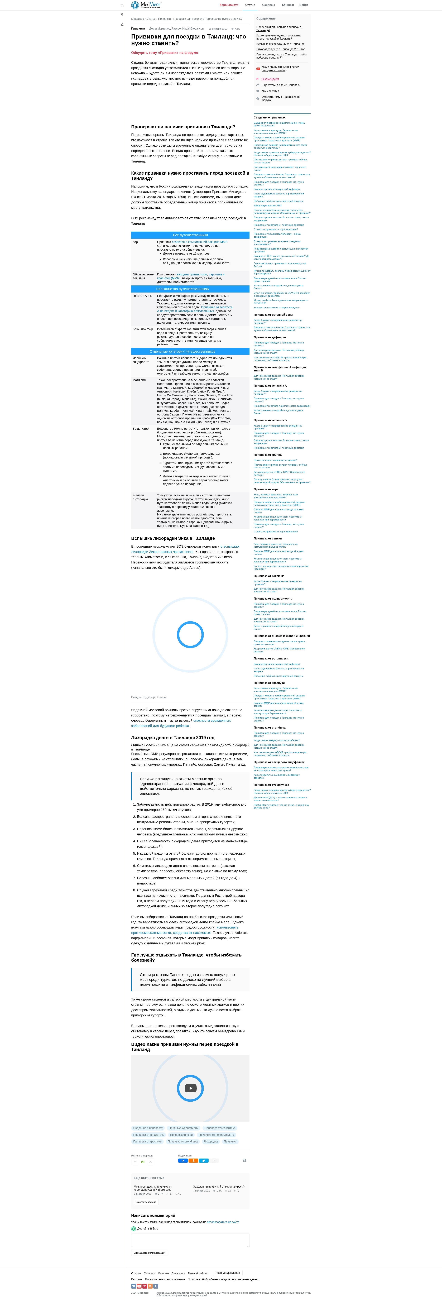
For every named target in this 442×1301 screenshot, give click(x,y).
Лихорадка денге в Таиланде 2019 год (280, 49)
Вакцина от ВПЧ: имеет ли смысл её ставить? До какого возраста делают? (281, 257)
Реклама (136, 1279)
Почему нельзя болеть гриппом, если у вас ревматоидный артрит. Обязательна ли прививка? (282, 211)
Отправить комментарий (149, 1252)
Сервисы (268, 4)
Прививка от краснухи (147, 1141)
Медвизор (137, 18)
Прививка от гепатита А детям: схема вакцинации (282, 405)
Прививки (164, 18)
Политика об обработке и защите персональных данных (224, 1279)
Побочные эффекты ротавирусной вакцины (278, 201)
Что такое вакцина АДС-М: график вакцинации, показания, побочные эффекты (280, 359)
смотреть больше (146, 1201)
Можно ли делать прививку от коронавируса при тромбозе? (153, 1188)
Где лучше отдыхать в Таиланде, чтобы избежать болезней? (281, 56)
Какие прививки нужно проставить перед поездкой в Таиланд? (278, 37)
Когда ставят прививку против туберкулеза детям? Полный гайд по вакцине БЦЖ (282, 154)
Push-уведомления (227, 1272)
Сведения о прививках (148, 1128)
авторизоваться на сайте (223, 1222)
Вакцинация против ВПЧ (267, 205)
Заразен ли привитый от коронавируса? (219, 1186)
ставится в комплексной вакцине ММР (199, 242)
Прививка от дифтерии (183, 1128)
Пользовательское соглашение (165, 1279)
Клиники (288, 4)
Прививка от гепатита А (220, 1128)
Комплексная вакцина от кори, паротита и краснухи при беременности (277, 518)
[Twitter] (204, 1161)
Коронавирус (229, 4)
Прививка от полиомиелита (216, 1134)
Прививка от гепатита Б (148, 1134)
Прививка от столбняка (183, 1141)
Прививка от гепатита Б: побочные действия (279, 224)
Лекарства (178, 1273)
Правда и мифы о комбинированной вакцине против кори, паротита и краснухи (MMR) (279, 139)
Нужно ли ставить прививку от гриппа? (275, 460)
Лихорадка (211, 1141)
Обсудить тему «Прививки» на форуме (164, 53)
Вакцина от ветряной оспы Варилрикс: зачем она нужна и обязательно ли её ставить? (282, 176)
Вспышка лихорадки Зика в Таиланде (280, 43)
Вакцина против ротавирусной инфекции (277, 189)
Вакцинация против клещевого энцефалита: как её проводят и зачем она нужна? (281, 769)
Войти (303, 4)
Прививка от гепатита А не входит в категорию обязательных (195, 309)
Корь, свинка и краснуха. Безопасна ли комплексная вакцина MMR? (276, 132)
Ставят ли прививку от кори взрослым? (276, 229)
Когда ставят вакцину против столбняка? (277, 740)
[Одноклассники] (193, 1161)
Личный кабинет (198, 1273)
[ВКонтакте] (183, 1161)
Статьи (250, 4)
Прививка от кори (181, 1134)
